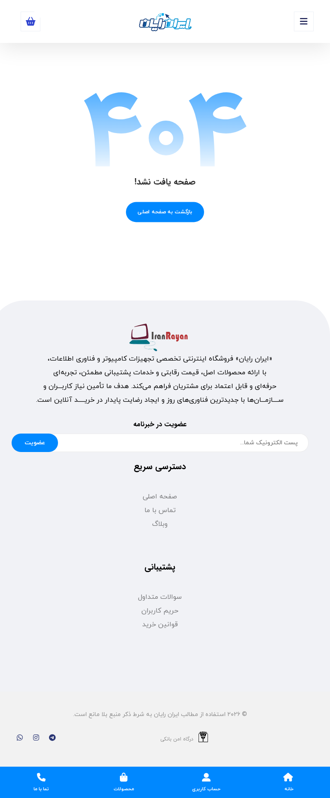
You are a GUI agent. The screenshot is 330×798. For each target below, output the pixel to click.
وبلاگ (160, 524)
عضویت (34, 443)
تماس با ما (160, 510)
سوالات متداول (160, 597)
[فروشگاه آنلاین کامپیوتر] (165, 22)
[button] (304, 21)
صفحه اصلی (160, 496)
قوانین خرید (160, 624)
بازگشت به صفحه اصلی (165, 211)
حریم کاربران (159, 611)
